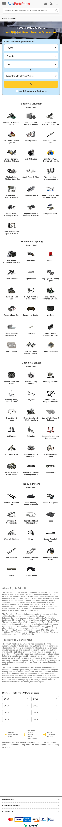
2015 (6, 712)
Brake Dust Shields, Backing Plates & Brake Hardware (31, 474)
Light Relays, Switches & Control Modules (50, 298)
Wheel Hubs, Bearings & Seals (11, 215)
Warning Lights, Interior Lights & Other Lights (30, 352)
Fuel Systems (31, 141)
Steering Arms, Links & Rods (11, 401)
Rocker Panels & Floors (50, 540)
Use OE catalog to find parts (33, 91)
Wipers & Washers (11, 539)
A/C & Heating (31, 159)
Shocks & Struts (11, 454)
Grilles (11, 576)
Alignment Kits (50, 473)
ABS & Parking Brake (50, 455)
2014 (35, 712)
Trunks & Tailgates (50, 503)
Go (31, 84)
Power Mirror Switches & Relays (50, 334)
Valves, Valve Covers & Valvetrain (50, 124)
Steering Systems (50, 382)
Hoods (50, 521)
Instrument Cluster (31, 315)
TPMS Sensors (11, 279)
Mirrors (31, 539)
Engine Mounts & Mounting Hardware (31, 215)
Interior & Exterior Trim (11, 504)
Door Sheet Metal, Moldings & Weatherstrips (31, 522)
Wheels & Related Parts (11, 383)
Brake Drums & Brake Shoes (11, 474)
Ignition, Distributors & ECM (11, 124)
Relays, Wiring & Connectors (31, 298)
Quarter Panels (31, 576)
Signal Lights (31, 279)
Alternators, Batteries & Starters (11, 261)
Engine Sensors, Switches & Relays (11, 160)
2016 (35, 706)
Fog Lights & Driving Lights (50, 280)
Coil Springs (11, 436)
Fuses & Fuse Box (11, 315)
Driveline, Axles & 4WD (50, 142)
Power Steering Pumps (31, 383)
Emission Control (31, 195)
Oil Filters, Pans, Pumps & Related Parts (50, 160)
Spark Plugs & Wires (30, 177)
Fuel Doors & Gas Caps (50, 558)
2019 (6, 699)
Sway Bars (31, 400)
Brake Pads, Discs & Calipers (50, 419)
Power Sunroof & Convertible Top (11, 334)
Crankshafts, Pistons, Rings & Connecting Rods (11, 196)
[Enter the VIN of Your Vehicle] (31, 75)
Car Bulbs (31, 333)
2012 (35, 719)
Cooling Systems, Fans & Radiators (31, 124)
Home (4, 18)
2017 (6, 706)
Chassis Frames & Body (31, 558)
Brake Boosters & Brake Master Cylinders (31, 419)
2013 (6, 719)
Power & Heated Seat (11, 298)
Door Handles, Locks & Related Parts (31, 504)
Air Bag (50, 315)
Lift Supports (11, 557)
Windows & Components (11, 522)
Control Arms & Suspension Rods (50, 401)
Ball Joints (31, 436)
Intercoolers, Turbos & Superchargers (50, 196)
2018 (35, 699)
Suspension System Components (50, 437)
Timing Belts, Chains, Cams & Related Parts (11, 178)
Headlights (31, 260)
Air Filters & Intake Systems (11, 142)
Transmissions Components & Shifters (50, 178)
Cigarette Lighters (50, 351)
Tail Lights (50, 260)
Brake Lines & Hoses (11, 419)
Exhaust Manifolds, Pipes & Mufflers (11, 233)
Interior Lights (11, 351)
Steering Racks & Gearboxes (31, 455)
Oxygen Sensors (50, 214)
